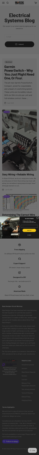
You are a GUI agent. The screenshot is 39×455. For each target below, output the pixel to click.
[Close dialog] (38, 218)
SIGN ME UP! (29, 230)
